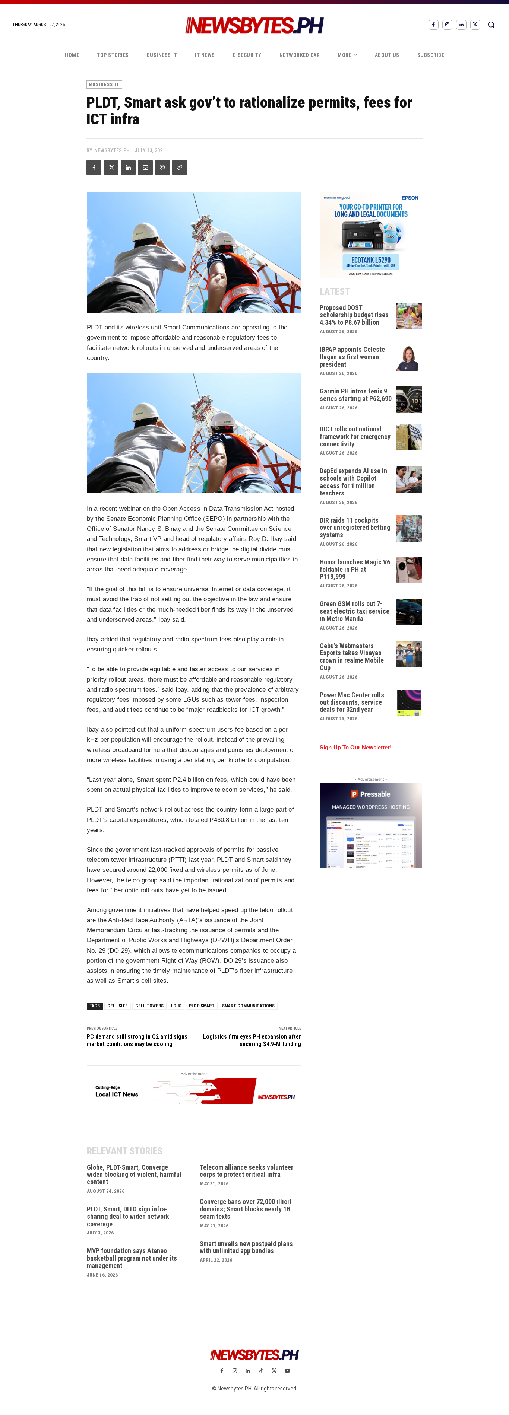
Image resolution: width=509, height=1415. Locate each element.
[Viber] (162, 167)
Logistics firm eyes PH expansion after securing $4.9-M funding (252, 1040)
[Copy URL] (179, 167)
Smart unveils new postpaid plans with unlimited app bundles (246, 1247)
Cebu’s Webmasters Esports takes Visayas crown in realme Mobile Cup (352, 657)
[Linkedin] (461, 25)
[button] (491, 25)
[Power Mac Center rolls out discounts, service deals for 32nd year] (409, 703)
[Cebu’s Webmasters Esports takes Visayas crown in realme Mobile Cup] (409, 654)
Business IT (104, 84)
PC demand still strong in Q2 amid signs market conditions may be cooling (137, 1040)
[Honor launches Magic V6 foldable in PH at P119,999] (409, 570)
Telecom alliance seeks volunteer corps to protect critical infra (246, 1171)
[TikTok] (261, 1371)
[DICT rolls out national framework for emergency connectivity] (409, 437)
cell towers (149, 1005)
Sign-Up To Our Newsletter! (356, 747)
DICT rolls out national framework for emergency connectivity (355, 436)
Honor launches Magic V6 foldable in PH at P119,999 (355, 569)
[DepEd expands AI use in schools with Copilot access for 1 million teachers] (409, 479)
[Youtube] (287, 1371)
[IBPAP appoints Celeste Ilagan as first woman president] (409, 357)
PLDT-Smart (202, 1005)
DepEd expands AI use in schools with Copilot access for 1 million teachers (353, 482)
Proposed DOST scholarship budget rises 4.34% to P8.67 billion (354, 315)
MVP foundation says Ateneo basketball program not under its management (132, 1258)
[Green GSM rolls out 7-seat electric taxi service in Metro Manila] (409, 612)
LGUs (176, 1005)
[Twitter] (475, 25)
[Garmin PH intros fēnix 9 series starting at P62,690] (409, 399)
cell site (117, 1005)
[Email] (145, 167)
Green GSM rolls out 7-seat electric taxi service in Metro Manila (354, 611)
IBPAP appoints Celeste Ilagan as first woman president (352, 356)
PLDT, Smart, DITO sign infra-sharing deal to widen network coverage (128, 1216)
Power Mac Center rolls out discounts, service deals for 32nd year (352, 702)
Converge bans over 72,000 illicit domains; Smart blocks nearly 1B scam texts (245, 1209)
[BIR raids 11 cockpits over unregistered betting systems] (409, 528)
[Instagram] (447, 25)
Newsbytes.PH (112, 150)
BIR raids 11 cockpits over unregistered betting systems (355, 527)
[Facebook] (434, 25)
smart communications (248, 1005)
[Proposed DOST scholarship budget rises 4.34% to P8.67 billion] (409, 316)
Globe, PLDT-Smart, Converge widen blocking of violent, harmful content (134, 1174)
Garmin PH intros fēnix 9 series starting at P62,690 (356, 394)
